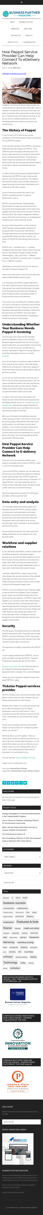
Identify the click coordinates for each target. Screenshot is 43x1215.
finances (18, 928)
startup (33, 957)
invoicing (5, 356)
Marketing (8, 942)
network (30, 771)
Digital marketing (8, 916)
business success (14, 903)
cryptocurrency (22, 908)
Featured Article (16, 771)
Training (30, 963)
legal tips (23, 937)
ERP (21, 728)
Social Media (28, 952)
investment (34, 933)
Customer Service (8, 912)
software (36, 771)
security (12, 952)
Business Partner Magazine (21, 14)
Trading (22, 963)
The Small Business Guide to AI (13, 834)
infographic (6, 933)
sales (4, 952)
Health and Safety (31, 928)
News (5, 947)
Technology (10, 962)
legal (5, 937)
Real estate (33, 947)
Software (24, 768)
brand (25, 898)
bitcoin (18, 898)
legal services (13, 937)
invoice (24, 771)
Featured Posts (15, 768)
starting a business (21, 957)
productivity (14, 947)
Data (27, 912)
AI (12, 898)
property (24, 947)
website (5, 968)
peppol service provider (12, 666)
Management (34, 937)
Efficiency (30, 916)
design (34, 912)
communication (8, 908)
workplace (15, 968)
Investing (24, 933)
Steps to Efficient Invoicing (25, 758)
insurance (15, 933)
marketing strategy (25, 942)
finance (7, 928)
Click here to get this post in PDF (14, 74)
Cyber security (19, 912)
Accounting (6, 898)
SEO (19, 952)
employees (8, 922)
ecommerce (20, 916)
